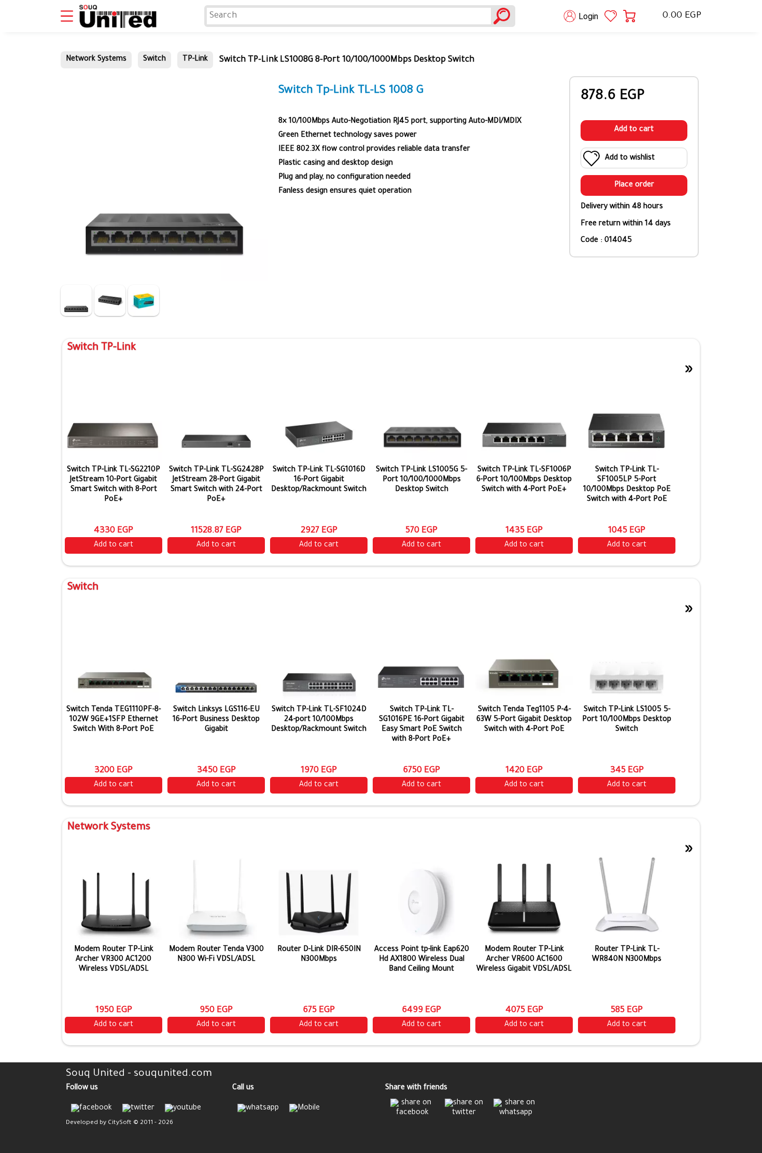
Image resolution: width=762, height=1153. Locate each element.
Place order (634, 185)
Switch (154, 59)
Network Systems (96, 59)
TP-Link (195, 59)
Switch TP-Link (101, 348)
